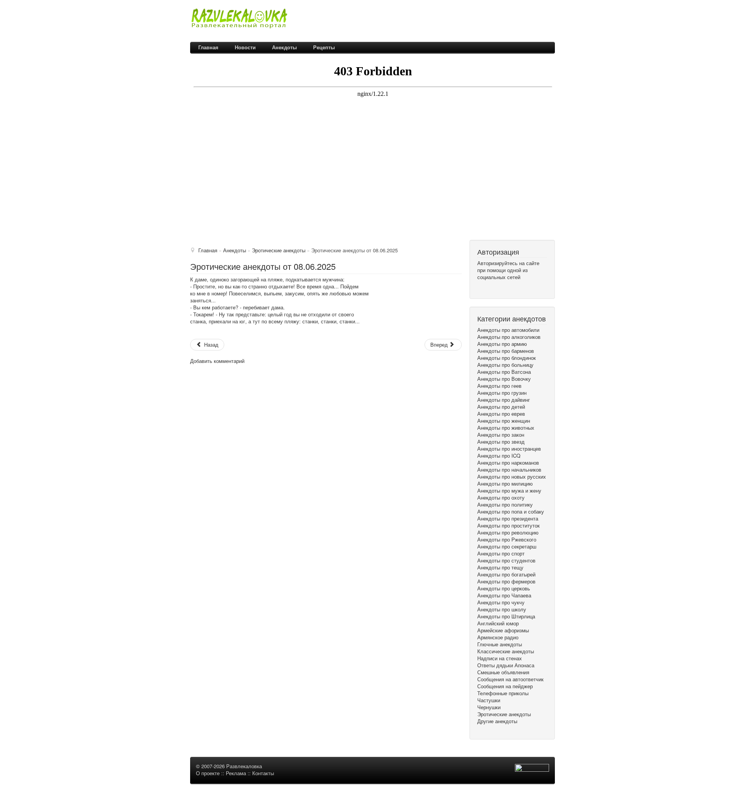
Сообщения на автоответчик (510, 679)
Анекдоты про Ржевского (506, 539)
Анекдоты (284, 47)
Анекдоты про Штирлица (506, 616)
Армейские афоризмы (503, 630)
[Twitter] (484, 287)
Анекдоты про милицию (505, 483)
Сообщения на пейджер (505, 686)
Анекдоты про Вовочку (504, 378)
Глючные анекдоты (499, 644)
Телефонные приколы (502, 693)
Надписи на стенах (499, 658)
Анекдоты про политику (505, 504)
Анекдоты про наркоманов (508, 462)
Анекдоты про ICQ (498, 455)
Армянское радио (497, 637)
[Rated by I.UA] (532, 769)
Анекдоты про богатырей (506, 574)
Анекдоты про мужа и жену (509, 490)
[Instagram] (493, 287)
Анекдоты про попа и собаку (510, 511)
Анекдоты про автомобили (508, 329)
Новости (245, 47)
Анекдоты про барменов (505, 350)
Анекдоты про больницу (505, 364)
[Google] (481, 287)
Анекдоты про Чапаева (504, 595)
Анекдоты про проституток (508, 525)
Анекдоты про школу (501, 609)
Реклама (236, 773)
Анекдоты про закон (500, 434)
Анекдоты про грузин (502, 392)
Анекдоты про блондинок (506, 357)
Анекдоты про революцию (508, 532)
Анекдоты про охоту (501, 497)
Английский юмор (498, 623)
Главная (208, 47)
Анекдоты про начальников (509, 469)
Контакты (263, 773)
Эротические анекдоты (504, 714)
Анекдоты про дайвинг (503, 399)
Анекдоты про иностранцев (509, 448)
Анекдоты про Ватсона (504, 371)
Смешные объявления (503, 672)
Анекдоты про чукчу (501, 602)
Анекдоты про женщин (503, 420)
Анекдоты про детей (501, 406)
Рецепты (324, 47)
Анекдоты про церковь (503, 588)
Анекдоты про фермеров (506, 581)
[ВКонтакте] (487, 287)
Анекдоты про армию (502, 343)
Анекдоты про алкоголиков (509, 336)
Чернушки (489, 707)
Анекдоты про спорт (501, 553)
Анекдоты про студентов (506, 560)
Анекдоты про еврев (501, 413)
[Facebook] (478, 287)
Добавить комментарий (217, 360)
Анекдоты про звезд (501, 441)
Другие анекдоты (497, 721)
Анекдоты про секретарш (506, 546)
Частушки (488, 700)
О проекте (208, 773)
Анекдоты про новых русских (511, 476)
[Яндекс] (490, 287)
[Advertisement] (372, 181)
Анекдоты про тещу (500, 567)
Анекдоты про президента (507, 518)
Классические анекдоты (505, 651)
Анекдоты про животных (505, 427)
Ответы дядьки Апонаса (505, 665)
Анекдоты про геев (499, 385)
